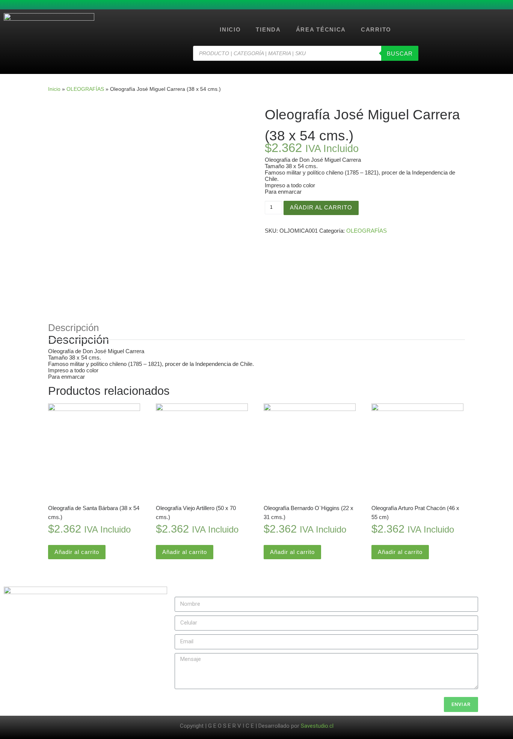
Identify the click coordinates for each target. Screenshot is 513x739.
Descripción (73, 327)
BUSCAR (400, 53)
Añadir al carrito (321, 207)
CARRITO (376, 29)
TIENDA (268, 29)
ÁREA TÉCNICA (321, 29)
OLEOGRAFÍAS (85, 89)
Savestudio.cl (317, 725)
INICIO (230, 29)
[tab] (73, 327)
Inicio (54, 89)
